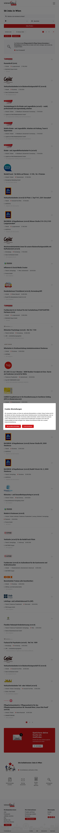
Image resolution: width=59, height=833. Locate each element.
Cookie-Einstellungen (28, 426)
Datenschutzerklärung (10, 422)
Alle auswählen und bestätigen (13, 426)
